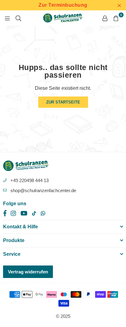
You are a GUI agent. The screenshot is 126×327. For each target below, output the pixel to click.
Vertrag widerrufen (28, 271)
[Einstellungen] (104, 18)
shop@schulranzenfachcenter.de (43, 190)
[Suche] (18, 18)
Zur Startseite (63, 102)
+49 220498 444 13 (29, 180)
